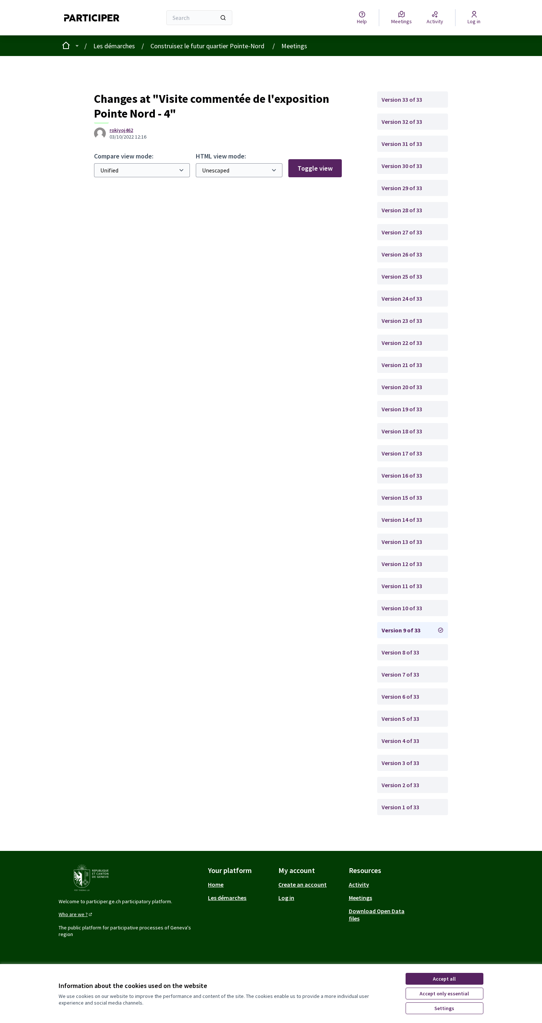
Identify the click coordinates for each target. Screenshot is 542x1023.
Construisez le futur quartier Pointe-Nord (208, 46)
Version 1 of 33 (400, 807)
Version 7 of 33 (400, 674)
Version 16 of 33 (402, 475)
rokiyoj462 (121, 130)
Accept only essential (444, 993)
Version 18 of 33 (402, 431)
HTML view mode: (221, 156)
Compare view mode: (123, 156)
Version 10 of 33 (402, 608)
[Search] (223, 18)
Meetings (294, 46)
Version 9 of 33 (401, 630)
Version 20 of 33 (402, 387)
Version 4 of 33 (400, 740)
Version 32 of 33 (402, 121)
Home (215, 884)
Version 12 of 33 (402, 564)
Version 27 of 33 (402, 232)
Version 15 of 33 (402, 497)
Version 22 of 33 (402, 342)
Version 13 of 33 (402, 541)
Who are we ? (76, 914)
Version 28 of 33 (402, 210)
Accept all (444, 978)
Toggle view (315, 168)
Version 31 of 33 (402, 143)
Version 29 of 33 (402, 188)
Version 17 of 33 (402, 453)
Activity (359, 884)
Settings (444, 1008)
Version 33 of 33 (402, 99)
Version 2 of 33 (400, 785)
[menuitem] (240, 884)
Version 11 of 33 (402, 586)
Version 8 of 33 (400, 652)
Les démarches (114, 46)
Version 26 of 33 (402, 254)
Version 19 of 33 (402, 409)
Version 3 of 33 (400, 763)
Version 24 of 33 (402, 298)
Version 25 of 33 (402, 276)
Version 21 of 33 (402, 365)
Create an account (302, 884)
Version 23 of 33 (402, 320)
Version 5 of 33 (400, 718)
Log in (286, 897)
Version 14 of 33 (402, 519)
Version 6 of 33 (400, 696)
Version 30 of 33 (402, 166)
